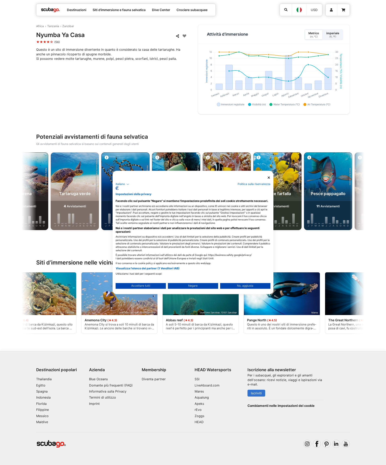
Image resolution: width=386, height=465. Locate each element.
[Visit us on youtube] (346, 444)
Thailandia (44, 379)
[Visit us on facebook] (317, 444)
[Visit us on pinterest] (326, 444)
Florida (41, 404)
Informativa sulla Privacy (107, 391)
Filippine (42, 410)
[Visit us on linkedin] (336, 444)
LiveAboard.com (207, 385)
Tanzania (53, 26)
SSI (197, 379)
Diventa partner (154, 379)
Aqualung (202, 397)
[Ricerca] (286, 10)
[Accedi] (331, 10)
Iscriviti (256, 393)
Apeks (199, 404)
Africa (40, 26)
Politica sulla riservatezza (254, 184)
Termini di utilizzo (102, 397)
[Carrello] (343, 10)
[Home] (50, 9)
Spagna (42, 391)
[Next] (353, 192)
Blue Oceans (98, 379)
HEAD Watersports (213, 369)
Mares (199, 391)
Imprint (94, 404)
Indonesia (43, 397)
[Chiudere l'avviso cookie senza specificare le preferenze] (268, 178)
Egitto (40, 385)
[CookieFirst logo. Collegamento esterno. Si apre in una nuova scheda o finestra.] (117, 188)
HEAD (199, 422)
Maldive (42, 422)
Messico (42, 416)
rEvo (198, 410)
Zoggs (199, 416)
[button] (122, 184)
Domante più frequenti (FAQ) (111, 385)
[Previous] (33, 192)
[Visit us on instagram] (307, 444)
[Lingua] (299, 10)
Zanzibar (68, 26)
